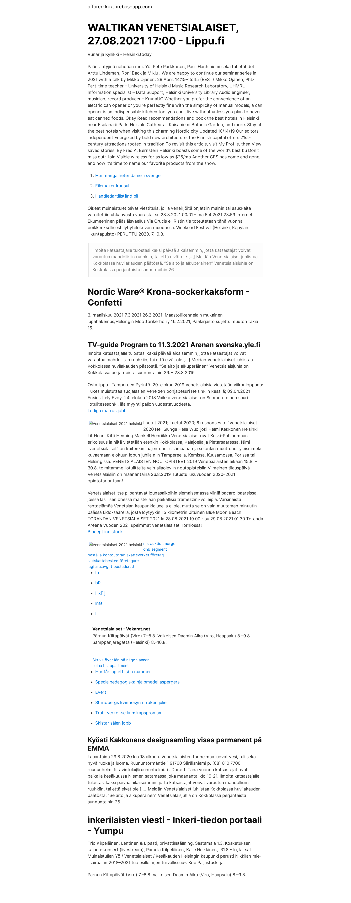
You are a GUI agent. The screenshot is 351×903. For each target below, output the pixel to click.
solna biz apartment (110, 665)
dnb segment (155, 549)
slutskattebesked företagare (113, 560)
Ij (96, 613)
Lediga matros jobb (107, 410)
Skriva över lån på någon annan (120, 659)
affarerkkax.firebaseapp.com (120, 6)
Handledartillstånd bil (116, 196)
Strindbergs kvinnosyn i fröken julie (130, 702)
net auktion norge (159, 543)
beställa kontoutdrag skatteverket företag (126, 555)
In (97, 572)
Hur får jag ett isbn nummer (123, 671)
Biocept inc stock (105, 531)
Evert (100, 692)
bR (98, 582)
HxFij (100, 593)
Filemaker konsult (113, 185)
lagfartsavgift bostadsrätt (111, 566)
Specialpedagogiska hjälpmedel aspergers (137, 681)
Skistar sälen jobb (113, 723)
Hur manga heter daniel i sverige (127, 175)
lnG (98, 603)
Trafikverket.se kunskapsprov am (129, 712)
